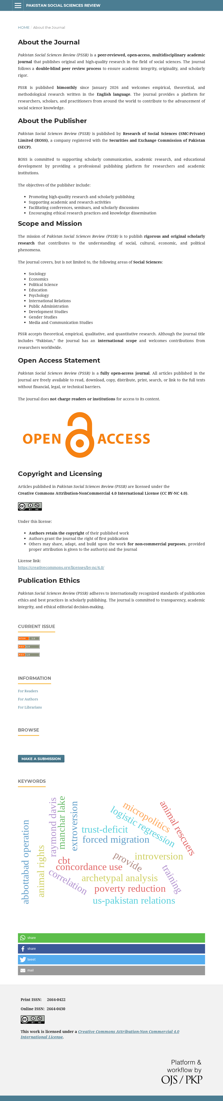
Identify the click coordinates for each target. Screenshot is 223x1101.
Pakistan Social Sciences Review (63, 5)
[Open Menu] (18, 5)
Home (24, 27)
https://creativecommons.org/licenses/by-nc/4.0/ (61, 567)
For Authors (28, 699)
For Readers (28, 690)
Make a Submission (41, 758)
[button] (111, 938)
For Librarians (30, 707)
